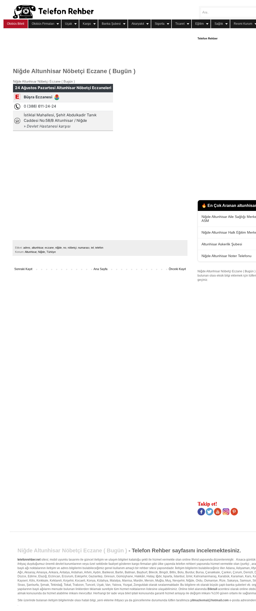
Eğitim (199, 23)
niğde (58, 247)
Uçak (68, 23)
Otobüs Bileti (15, 23)
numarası (84, 247)
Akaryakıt (138, 23)
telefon (99, 247)
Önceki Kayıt (177, 269)
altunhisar (37, 247)
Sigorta (159, 23)
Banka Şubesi (111, 23)
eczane (49, 247)
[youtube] (218, 514)
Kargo (87, 23)
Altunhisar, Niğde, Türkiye (40, 251)
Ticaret (179, 23)
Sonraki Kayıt (23, 269)
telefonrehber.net (29, 559)
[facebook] (201, 514)
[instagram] (226, 514)
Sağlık (218, 23)
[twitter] (209, 514)
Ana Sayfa (101, 269)
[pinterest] (234, 514)
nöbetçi (72, 247)
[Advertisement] (104, 48)
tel (92, 247)
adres (26, 247)
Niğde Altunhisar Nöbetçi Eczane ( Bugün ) (72, 550)
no (64, 247)
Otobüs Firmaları (43, 23)
